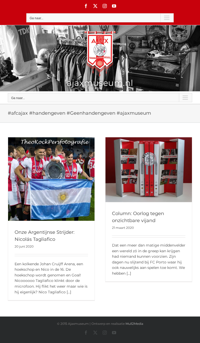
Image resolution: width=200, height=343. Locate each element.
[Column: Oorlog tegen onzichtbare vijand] (148, 169)
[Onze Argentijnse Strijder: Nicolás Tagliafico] (51, 179)
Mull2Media (134, 324)
